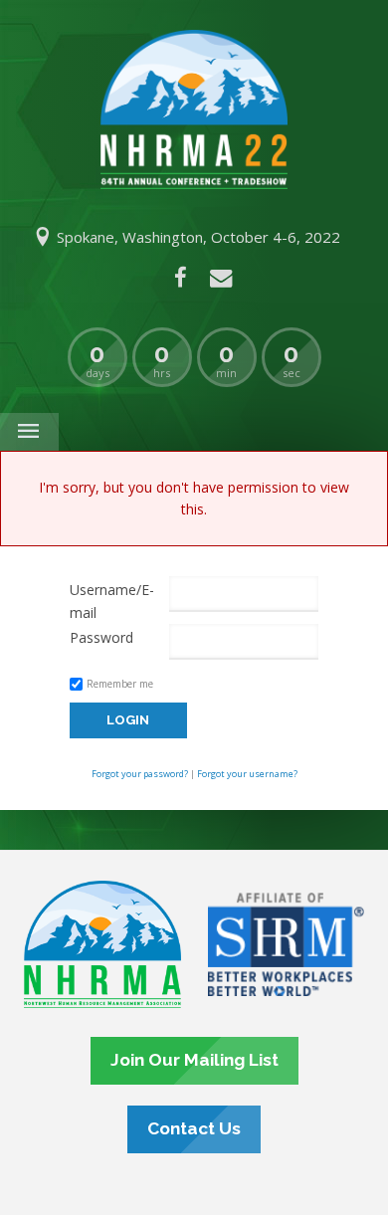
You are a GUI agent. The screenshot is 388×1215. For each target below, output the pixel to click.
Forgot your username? (247, 773)
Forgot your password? (140, 773)
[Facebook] (181, 278)
